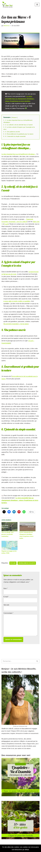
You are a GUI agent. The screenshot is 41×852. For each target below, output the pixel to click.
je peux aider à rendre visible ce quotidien (16, 301)
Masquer (14, 117)
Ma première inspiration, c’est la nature (16, 324)
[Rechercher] (37, 661)
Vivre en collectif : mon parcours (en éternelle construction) (7, 534)
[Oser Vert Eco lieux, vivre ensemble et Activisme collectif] (7, 4)
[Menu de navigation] (37, 4)
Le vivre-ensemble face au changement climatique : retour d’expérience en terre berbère (20, 98)
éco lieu (13, 563)
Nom (5, 588)
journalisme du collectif (27, 563)
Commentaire (8, 613)
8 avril (6, 224)
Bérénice (7, 25)
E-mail (6, 596)
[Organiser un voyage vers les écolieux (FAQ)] (9, 545)
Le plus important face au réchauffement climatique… (18, 154)
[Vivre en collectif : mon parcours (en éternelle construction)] (9, 526)
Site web (6, 605)
